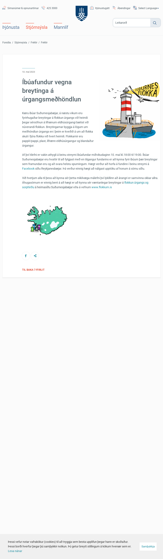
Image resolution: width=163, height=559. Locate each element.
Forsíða (6, 42)
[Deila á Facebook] (26, 255)
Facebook (28, 168)
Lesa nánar (15, 551)
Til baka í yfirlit (33, 270)
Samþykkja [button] (148, 546)
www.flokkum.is (102, 187)
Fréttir (34, 42)
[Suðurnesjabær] (82, 11)
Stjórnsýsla (20, 42)
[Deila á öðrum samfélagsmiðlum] (35, 255)
